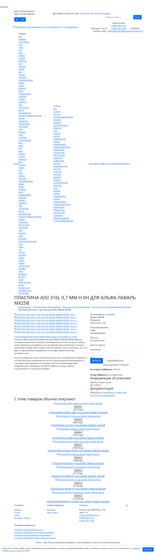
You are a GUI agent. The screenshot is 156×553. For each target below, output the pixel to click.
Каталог (17, 509)
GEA (20, 72)
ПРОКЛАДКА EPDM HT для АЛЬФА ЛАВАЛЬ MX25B (78, 488)
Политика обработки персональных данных (34, 532)
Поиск (137, 17)
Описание (18, 336)
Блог (117, 163)
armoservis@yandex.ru (118, 31)
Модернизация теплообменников (63, 219)
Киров (56, 136)
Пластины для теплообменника (76, 307)
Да (17, 19)
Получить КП (136, 31)
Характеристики (30, 336)
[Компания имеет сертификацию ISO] (127, 505)
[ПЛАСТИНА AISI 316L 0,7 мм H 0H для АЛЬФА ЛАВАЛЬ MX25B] (44, 314)
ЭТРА (21, 135)
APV (20, 50)
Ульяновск (58, 150)
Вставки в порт (22, 275)
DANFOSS (23, 61)
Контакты (125, 163)
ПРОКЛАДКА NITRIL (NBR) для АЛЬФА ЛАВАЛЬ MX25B (78, 412)
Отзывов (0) (43, 336)
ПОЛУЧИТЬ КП (115, 360)
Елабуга (57, 122)
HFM (20, 173)
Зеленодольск (60, 125)
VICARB (22, 99)
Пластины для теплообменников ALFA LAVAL (111, 307)
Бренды (92, 163)
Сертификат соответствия (115, 392)
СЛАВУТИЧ (23, 121)
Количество (95, 349)
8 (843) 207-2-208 (118, 28)
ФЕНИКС (22, 132)
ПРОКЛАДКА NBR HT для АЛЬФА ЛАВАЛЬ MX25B (78, 476)
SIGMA (21, 86)
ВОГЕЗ (21, 110)
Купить (78, 406)
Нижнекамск (59, 144)
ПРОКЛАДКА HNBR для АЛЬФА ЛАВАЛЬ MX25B (78, 438)
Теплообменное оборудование (47, 307)
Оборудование (24, 307)
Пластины (24, 42)
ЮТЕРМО (23, 137)
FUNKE (21, 69)
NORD (21, 83)
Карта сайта (52, 512)
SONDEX (22, 88)
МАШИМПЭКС (25, 113)
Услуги (17, 512)
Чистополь (59, 155)
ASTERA (22, 56)
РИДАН (22, 118)
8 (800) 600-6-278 (118, 25)
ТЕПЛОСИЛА (24, 124)
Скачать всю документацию (102, 395)
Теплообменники (28, 241)
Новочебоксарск (62, 147)
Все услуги (56, 110)
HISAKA (22, 75)
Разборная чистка (58, 162)
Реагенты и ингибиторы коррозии (25, 291)
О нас (16, 163)
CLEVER (22, 58)
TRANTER (22, 97)
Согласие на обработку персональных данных (35, 538)
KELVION (22, 77)
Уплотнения (25, 140)
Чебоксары (59, 153)
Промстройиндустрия (30, 116)
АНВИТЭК (23, 102)
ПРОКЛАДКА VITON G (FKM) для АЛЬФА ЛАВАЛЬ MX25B (78, 450)
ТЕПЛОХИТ (23, 127)
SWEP (21, 91)
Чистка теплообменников (63, 115)
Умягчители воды (25, 284)
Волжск (57, 120)
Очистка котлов (57, 173)
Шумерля (58, 158)
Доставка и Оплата (105, 163)
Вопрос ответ (71, 336)
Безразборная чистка (60, 167)
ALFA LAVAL (110, 314)
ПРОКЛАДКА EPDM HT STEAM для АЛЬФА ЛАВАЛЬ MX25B (78, 501)
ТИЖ (20, 129)
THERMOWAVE (25, 94)
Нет (22, 19)
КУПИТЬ (96, 360)
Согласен (148, 549)
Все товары (22, 38)
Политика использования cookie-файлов (32, 535)
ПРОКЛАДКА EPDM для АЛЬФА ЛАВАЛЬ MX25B (78, 463)
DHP (20, 64)
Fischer (22, 66)
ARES (21, 53)
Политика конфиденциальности (28, 530)
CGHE (21, 280)
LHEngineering (26, 80)
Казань (56, 133)
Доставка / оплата (22, 518)
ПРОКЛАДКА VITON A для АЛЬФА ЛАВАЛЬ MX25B (78, 425)
